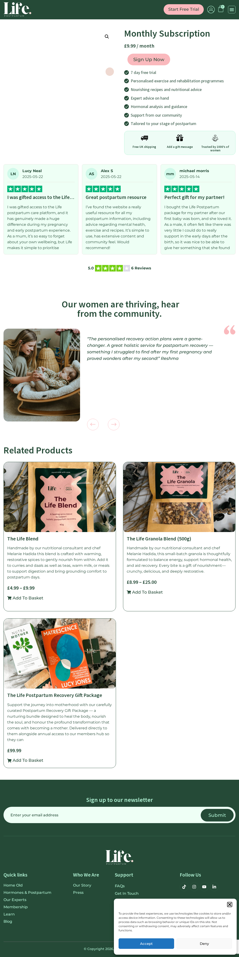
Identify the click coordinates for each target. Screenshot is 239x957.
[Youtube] (204, 886)
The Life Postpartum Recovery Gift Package (54, 695)
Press (78, 892)
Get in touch (127, 893)
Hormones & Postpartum (27, 892)
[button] (229, 904)
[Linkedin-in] (214, 886)
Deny (204, 943)
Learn (9, 914)
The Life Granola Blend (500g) (159, 538)
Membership (16, 907)
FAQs (120, 886)
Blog (8, 921)
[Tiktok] (184, 886)
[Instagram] (194, 886)
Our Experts (15, 900)
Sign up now (148, 59)
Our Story (82, 885)
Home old (13, 885)
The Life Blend (23, 538)
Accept (146, 943)
